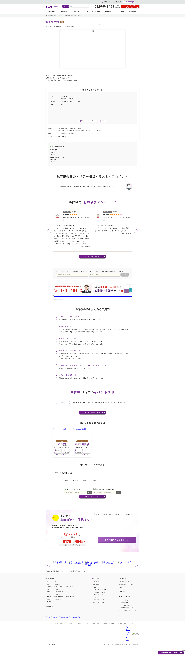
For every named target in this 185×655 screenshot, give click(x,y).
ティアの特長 (97, 581)
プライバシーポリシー (133, 644)
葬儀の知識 (108, 11)
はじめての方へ (98, 587)
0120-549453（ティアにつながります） (71, 101)
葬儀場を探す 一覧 (51, 581)
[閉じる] (183, 651)
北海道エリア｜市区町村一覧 (54, 599)
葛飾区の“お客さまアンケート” (68, 358)
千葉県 (67, 596)
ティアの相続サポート (125, 602)
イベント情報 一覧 (99, 602)
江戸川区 (76, 481)
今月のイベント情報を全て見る (92, 412)
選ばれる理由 (52, 11)
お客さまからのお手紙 (99, 592)
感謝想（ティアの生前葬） (66, 623)
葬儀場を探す (65, 11)
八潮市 (94, 481)
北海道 (49, 601)
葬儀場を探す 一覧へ (92, 496)
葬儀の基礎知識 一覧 (99, 599)
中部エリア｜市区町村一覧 (53, 584)
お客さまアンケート (92, 256)
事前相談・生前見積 (125, 581)
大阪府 (49, 591)
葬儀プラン (77, 11)
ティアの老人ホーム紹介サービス (128, 610)
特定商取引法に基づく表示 (118, 644)
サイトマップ (107, 644)
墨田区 (67, 481)
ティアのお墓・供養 (125, 600)
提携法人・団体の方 (102, 623)
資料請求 (122, 587)
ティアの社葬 (54, 623)
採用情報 (120, 623)
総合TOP (65, 6)
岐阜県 (55, 586)
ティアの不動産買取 (125, 605)
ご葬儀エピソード (98, 594)
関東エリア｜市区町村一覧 (53, 594)
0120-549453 (104, 6)
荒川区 (85, 481)
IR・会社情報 (112, 623)
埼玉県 (55, 596)
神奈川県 (61, 596)
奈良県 (55, 591)
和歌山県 (61, 591)
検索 (89, 492)
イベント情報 (120, 11)
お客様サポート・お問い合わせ (127, 584)
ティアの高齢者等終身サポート (127, 607)
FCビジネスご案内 (90, 623)
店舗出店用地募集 (79, 623)
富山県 (71, 586)
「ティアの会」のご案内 (92, 11)
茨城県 (73, 596)
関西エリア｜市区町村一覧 (53, 589)
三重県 (60, 586)
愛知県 (49, 586)
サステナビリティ (128, 623)
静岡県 (66, 586)
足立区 (58, 481)
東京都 (49, 596)
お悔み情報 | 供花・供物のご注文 (171, 652)
